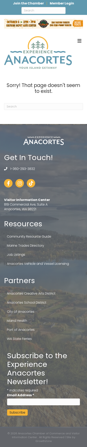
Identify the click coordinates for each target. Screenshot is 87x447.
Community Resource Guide (29, 236)
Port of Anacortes (21, 329)
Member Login (62, 3)
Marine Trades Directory (25, 245)
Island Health (17, 320)
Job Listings (16, 254)
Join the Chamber (28, 3)
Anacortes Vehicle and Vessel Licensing (38, 263)
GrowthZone (43, 441)
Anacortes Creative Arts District (31, 293)
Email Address (20, 395)
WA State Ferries (19, 338)
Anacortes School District (26, 302)
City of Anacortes (20, 311)
